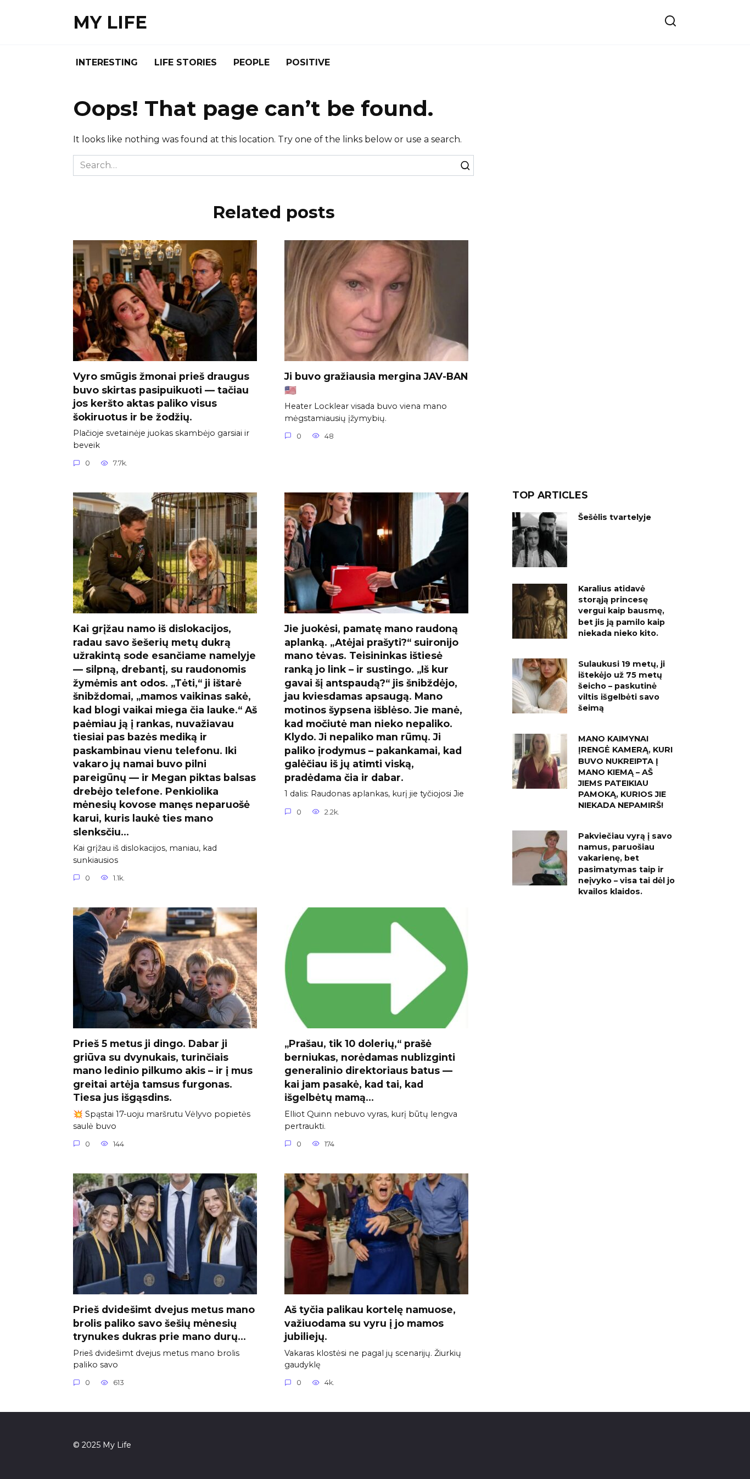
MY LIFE (110, 22)
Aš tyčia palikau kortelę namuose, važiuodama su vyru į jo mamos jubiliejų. (370, 1323)
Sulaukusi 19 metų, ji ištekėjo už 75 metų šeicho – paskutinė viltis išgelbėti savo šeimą (621, 686)
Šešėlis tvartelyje (614, 518)
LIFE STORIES (185, 62)
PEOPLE (251, 62)
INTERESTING (107, 62)
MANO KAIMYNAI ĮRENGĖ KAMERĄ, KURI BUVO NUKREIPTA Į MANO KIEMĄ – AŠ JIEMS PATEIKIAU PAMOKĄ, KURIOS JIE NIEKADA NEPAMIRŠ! (625, 772)
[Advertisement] (594, 288)
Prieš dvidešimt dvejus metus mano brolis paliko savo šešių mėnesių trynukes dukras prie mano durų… (164, 1323)
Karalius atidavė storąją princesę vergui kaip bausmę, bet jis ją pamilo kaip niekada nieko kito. (621, 611)
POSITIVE (308, 62)
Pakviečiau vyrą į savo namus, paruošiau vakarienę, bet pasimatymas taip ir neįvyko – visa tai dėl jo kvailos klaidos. (626, 863)
